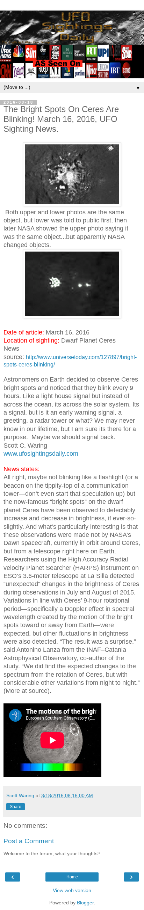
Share (15, 806)
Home (72, 877)
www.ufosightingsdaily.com (40, 453)
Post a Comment (28, 841)
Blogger (85, 902)
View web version (72, 890)
